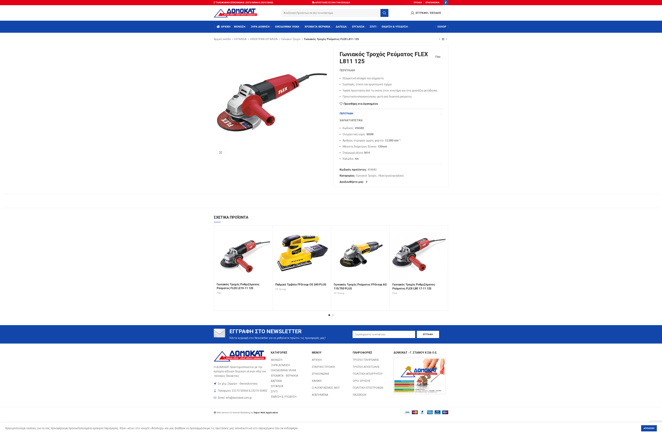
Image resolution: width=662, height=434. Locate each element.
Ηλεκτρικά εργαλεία (391, 175)
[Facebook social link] (445, 2)
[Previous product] (439, 39)
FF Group (280, 289)
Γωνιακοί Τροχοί (291, 39)
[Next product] (446, 39)
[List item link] (240, 398)
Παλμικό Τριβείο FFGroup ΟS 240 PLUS (300, 284)
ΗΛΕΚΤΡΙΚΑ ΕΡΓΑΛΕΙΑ (264, 39)
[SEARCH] (384, 13)
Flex (437, 56)
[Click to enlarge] (220, 152)
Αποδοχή (649, 428)
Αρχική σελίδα (222, 39)
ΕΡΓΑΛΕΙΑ (240, 39)
